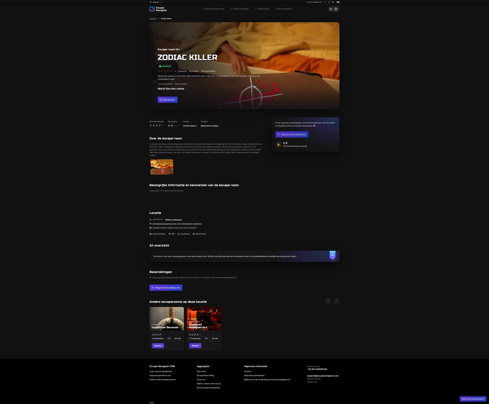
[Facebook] (325, 2)
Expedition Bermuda (165, 327)
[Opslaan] (173, 310)
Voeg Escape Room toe (160, 375)
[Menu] (333, 9)
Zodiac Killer (166, 18)
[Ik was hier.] (179, 310)
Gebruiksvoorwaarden (254, 375)
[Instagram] (329, 2)
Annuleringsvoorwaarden (208, 387)
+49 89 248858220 (314, 2)
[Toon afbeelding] (162, 167)
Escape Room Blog (205, 375)
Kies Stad (201, 371)
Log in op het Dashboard (161, 371)
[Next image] (336, 301)
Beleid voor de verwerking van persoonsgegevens (267, 379)
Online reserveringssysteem (163, 379)
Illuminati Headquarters (198, 326)
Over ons (201, 379)
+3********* (158, 219)
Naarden (153, 18)
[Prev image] (328, 301)
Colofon (247, 371)
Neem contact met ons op (209, 383)
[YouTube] (333, 2)
